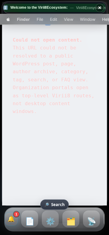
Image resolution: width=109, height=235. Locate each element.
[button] (8, 19)
